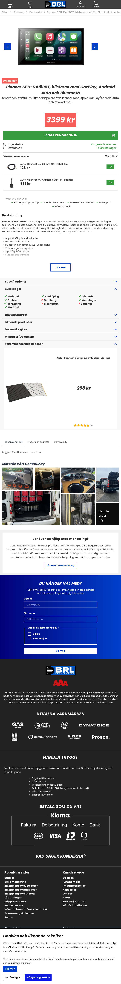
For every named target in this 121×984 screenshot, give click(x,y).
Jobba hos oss (13, 905)
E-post (28, 598)
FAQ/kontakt (71, 882)
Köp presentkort (15, 901)
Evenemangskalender (19, 913)
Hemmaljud (39, 638)
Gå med (60, 650)
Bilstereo (18, 12)
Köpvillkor (69, 890)
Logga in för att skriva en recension (21, 452)
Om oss (67, 893)
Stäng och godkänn (38, 977)
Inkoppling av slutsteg (19, 893)
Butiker (9, 878)
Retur (66, 897)
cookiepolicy (19, 951)
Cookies (68, 878)
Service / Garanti (74, 901)
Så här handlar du (75, 905)
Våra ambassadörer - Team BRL (25, 909)
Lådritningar (13, 897)
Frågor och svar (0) (38, 442)
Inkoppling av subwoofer (21, 886)
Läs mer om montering (60, 565)
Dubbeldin (35, 12)
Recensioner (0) (14, 442)
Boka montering (15, 882)
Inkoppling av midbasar (20, 890)
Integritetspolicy (74, 886)
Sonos (8, 917)
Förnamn (29, 613)
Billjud (5, 12)
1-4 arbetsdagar (106, 148)
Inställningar (12, 977)
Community (60, 442)
